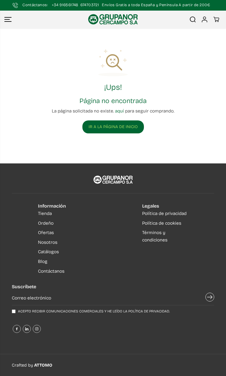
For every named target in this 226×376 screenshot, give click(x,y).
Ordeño (46, 223)
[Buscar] (192, 19)
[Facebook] (17, 329)
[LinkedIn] (27, 329)
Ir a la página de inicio (113, 126)
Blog (42, 261)
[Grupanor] (113, 19)
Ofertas (46, 232)
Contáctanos (51, 271)
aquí (119, 111)
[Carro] (216, 19)
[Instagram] (37, 329)
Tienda (45, 213)
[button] (7, 19)
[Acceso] (204, 19)
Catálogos (48, 251)
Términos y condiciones (154, 236)
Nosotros (47, 242)
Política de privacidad (164, 213)
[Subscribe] (209, 298)
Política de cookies (161, 223)
